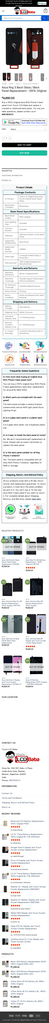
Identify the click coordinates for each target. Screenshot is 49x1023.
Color (4, 129)
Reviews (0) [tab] (6, 180)
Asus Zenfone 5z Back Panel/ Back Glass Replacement (10, 641)
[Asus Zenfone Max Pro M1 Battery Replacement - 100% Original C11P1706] (12, 586)
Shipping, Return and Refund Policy (18, 802)
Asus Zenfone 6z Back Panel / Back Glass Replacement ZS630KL (11, 562)
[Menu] (3, 11)
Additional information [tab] (12, 175)
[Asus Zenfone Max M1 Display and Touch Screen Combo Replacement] (36, 624)
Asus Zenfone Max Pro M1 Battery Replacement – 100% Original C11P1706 (12, 603)
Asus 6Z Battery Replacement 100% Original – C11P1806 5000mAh (36, 682)
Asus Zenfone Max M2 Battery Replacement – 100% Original (35, 603)
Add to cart (24, 145)
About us (6, 807)
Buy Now (24, 153)
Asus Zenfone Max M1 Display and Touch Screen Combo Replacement (36, 641)
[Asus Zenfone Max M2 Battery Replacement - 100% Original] (36, 586)
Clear (45, 125)
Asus (18, 84)
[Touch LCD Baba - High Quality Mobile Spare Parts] (24, 11)
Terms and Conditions (12, 798)
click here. (36, 499)
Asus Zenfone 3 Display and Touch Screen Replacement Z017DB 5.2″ (12, 682)
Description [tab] (7, 171)
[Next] (43, 48)
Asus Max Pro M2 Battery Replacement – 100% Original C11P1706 (36, 562)
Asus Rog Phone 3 (31, 84)
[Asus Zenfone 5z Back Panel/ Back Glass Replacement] (12, 624)
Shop (11, 84)
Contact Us (7, 793)
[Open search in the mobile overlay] (24, 18)
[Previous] (6, 48)
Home (4, 84)
